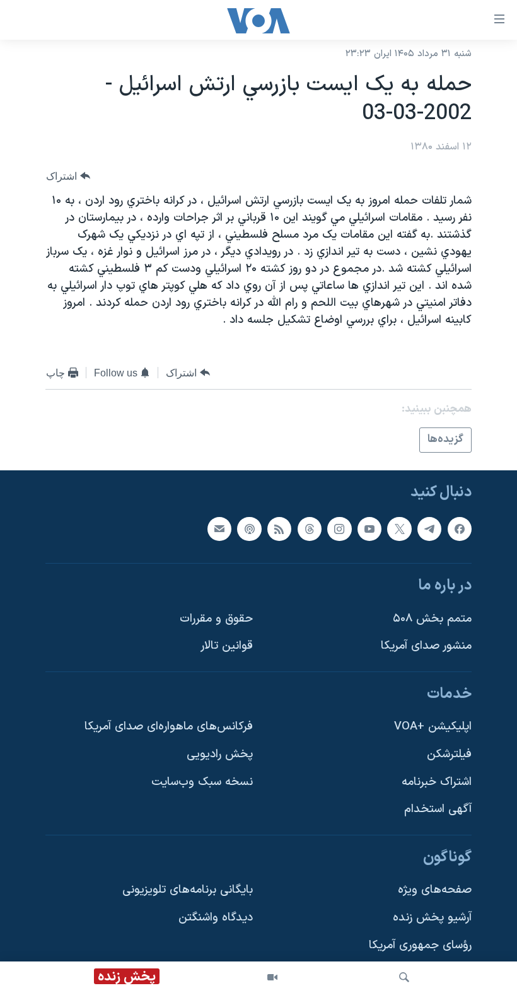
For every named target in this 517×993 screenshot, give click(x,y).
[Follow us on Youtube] (369, 528)
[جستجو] (404, 977)
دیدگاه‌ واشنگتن (215, 917)
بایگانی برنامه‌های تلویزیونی (187, 889)
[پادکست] (249, 528)
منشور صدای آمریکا (426, 645)
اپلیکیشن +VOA (433, 726)
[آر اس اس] (279, 528)
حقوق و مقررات (216, 618)
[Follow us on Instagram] (339, 528)
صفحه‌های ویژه (435, 889)
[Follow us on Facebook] (460, 528)
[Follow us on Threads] (310, 528)
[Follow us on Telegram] (429, 528)
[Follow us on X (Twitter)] (399, 528)
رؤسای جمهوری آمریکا (420, 944)
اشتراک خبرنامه (437, 781)
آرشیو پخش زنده (432, 917)
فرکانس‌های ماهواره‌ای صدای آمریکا (168, 726)
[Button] (68, 176)
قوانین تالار (226, 645)
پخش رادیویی (220, 754)
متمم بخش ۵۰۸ (432, 618)
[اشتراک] (219, 528)
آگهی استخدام (438, 809)
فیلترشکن (449, 754)
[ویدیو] (272, 977)
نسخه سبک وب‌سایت (202, 781)
